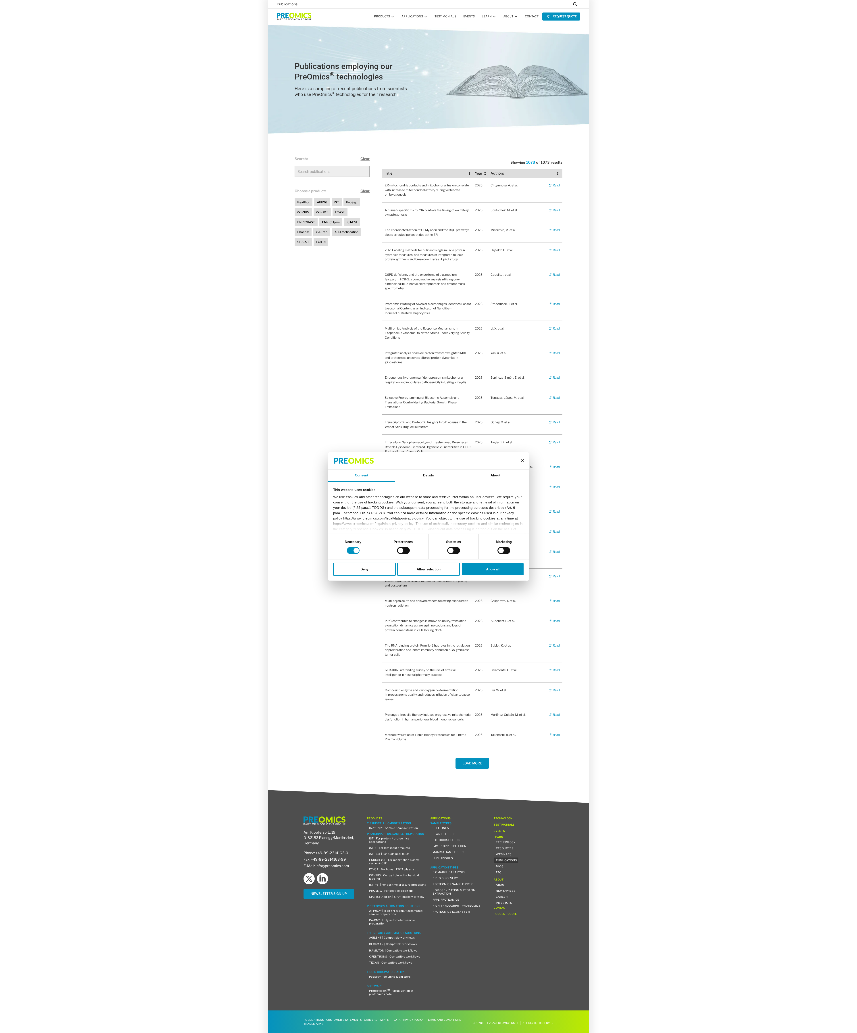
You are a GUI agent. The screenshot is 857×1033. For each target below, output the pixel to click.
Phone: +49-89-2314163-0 (326, 853)
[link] (561, 16)
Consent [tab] (361, 475)
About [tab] (495, 475)
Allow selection (429, 569)
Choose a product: (310, 191)
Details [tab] (428, 475)
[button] (384, 16)
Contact (532, 16)
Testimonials (445, 16)
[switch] (403, 550)
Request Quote (565, 16)
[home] (294, 16)
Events (469, 16)
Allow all (492, 569)
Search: (301, 159)
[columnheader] (428, 173)
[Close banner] (522, 460)
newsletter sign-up (329, 894)
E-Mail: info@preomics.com (326, 866)
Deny (364, 569)
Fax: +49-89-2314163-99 (325, 859)
